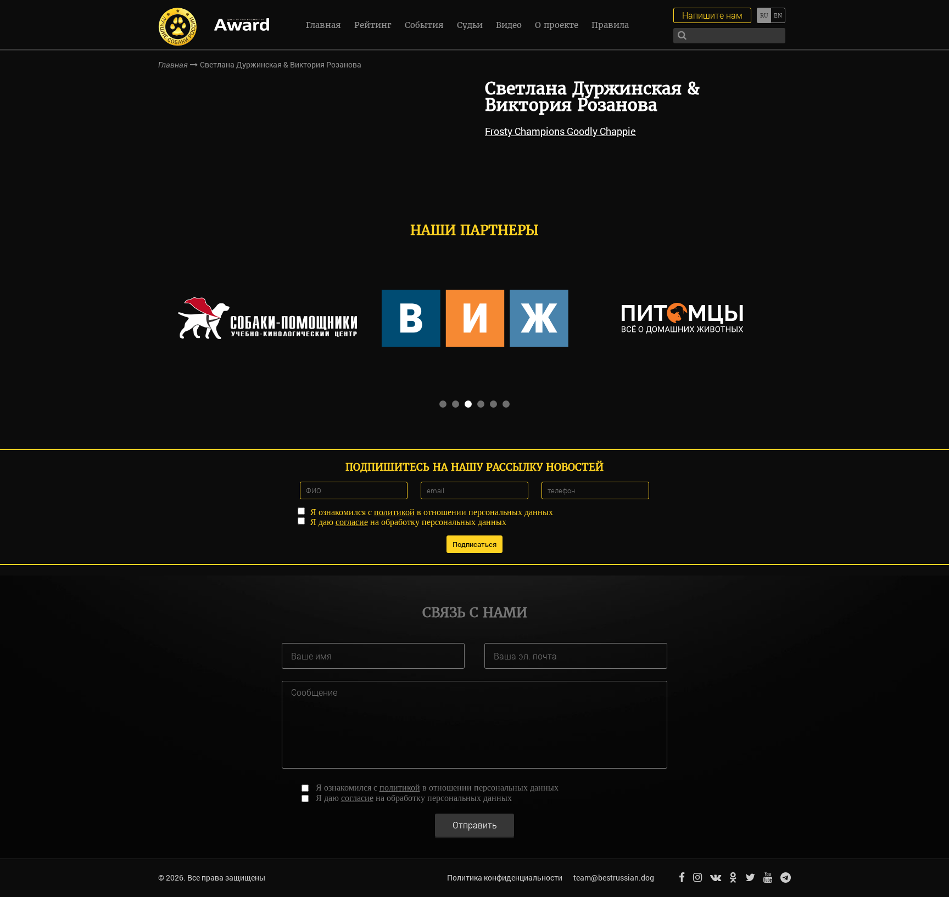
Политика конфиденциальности (504, 877)
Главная (323, 25)
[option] (267, 318)
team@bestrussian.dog (613, 877)
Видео (509, 25)
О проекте (556, 25)
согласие (352, 522)
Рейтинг (373, 25)
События (424, 25)
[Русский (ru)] (764, 15)
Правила (610, 25)
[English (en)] (778, 15)
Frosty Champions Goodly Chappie (560, 131)
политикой (394, 512)
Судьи (470, 25)
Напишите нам (712, 15)
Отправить (475, 825)
